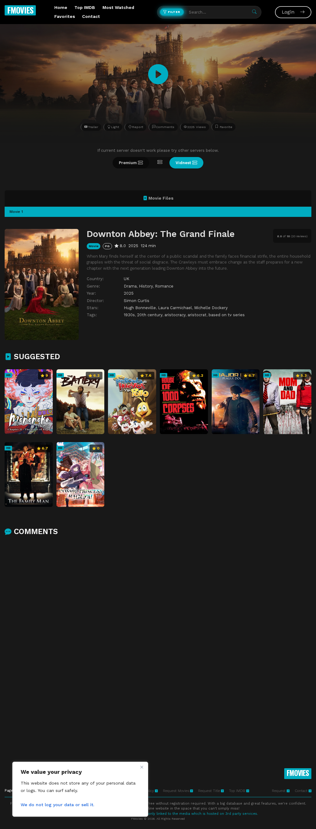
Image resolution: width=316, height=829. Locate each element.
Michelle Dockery (211, 307)
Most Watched (118, 7)
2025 (129, 293)
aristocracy (174, 315)
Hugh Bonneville (140, 307)
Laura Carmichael (175, 307)
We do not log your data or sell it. (57, 804)
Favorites (64, 16)
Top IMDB (84, 7)
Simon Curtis (136, 300)
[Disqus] (158, 621)
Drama (130, 286)
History (146, 286)
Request (279, 791)
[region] (80, 789)
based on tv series (227, 315)
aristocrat (197, 315)
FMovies (20, 10)
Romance (164, 286)
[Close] (141, 767)
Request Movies (176, 791)
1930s (129, 315)
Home (60, 7)
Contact (91, 16)
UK (126, 278)
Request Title (209, 791)
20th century (149, 315)
